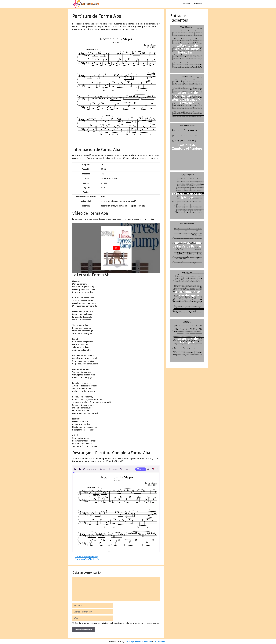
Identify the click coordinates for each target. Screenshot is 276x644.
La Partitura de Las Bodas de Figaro (187, 293)
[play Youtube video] (116, 248)
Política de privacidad (143, 642)
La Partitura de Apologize (187, 340)
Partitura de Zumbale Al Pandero (187, 146)
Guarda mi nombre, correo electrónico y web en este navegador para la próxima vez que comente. (117, 623)
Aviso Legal (129, 642)
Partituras (186, 4)
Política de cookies (160, 642)
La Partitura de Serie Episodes (187, 195)
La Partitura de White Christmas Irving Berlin (187, 49)
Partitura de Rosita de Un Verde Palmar (187, 244)
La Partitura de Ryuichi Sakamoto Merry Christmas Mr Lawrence (187, 98)
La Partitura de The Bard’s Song (86, 557)
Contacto (198, 4)
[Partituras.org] (85, 3)
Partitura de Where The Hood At (87, 559)
